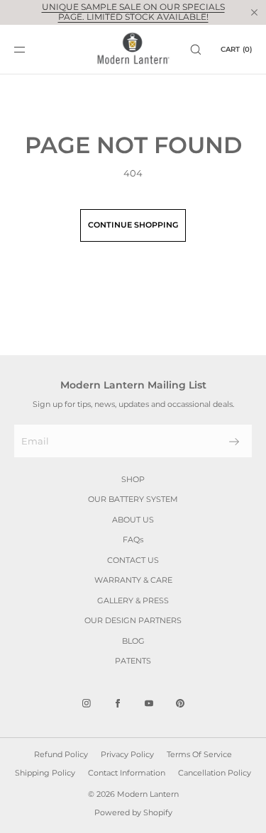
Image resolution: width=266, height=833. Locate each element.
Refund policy (61, 754)
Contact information (126, 773)
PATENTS (133, 661)
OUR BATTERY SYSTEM (133, 499)
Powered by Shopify (133, 812)
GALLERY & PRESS (133, 600)
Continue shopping (133, 225)
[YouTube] (149, 703)
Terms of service (199, 754)
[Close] (254, 12)
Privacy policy (127, 754)
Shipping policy (45, 773)
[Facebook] (117, 703)
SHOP (133, 479)
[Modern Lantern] (133, 49)
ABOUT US (133, 520)
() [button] (236, 49)
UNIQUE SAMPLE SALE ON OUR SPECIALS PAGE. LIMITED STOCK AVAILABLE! (133, 11)
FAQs (133, 539)
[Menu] (31, 49)
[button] (196, 49)
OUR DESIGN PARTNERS (133, 620)
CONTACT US (133, 560)
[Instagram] (86, 703)
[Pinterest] (180, 703)
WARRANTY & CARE (133, 580)
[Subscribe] (234, 442)
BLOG (133, 641)
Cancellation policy (214, 773)
